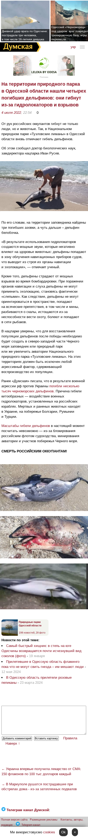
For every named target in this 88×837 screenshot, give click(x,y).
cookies (49, 832)
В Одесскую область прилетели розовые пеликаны (36, 680)
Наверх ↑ (13, 743)
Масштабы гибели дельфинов (25, 426)
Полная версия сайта (14, 819)
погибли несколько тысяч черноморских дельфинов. (40, 388)
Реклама (44, 77)
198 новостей (27, 632)
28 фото (40, 632)
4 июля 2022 (11, 113)
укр (73, 47)
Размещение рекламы (43, 819)
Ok (63, 832)
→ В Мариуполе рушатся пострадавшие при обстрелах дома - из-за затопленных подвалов (39, 786)
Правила (70, 738)
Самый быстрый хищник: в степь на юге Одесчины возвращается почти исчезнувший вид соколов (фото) (41, 651)
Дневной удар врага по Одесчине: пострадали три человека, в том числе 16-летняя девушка (25, 35)
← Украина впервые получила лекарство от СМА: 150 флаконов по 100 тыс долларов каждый (41, 771)
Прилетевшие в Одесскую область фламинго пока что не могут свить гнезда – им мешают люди (42, 664)
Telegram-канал (30, 824)
